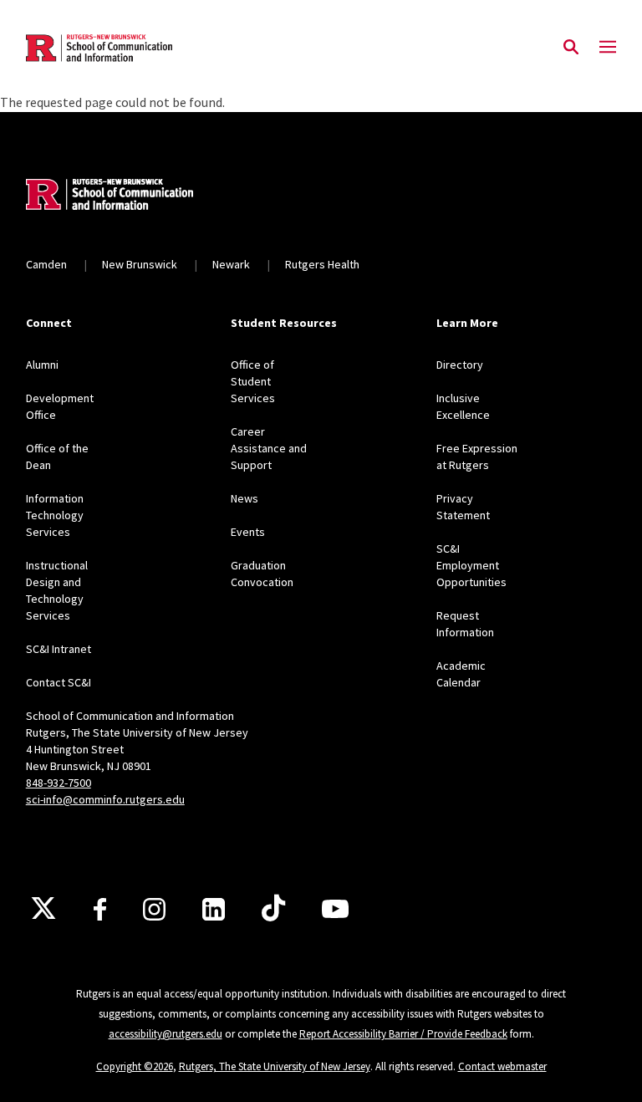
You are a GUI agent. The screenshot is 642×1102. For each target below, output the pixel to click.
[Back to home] (136, 196)
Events (248, 531)
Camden (46, 264)
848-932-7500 (58, 782)
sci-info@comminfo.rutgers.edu (105, 799)
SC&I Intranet (58, 648)
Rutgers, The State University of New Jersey (274, 1066)
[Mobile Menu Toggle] (607, 47)
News (244, 498)
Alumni (42, 364)
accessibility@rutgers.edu (165, 1034)
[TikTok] (273, 909)
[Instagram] (154, 909)
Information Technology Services (55, 515)
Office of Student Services (253, 381)
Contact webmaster (502, 1066)
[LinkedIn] (213, 909)
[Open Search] (571, 47)
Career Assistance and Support (269, 448)
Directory (459, 364)
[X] (43, 909)
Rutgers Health (322, 264)
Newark (231, 264)
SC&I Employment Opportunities (471, 565)
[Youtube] (335, 909)
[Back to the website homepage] (99, 48)
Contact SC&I (58, 682)
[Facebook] (100, 909)
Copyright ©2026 (134, 1066)
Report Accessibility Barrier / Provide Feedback (403, 1034)
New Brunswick (139, 264)
